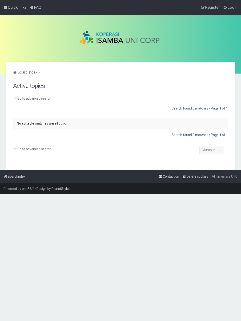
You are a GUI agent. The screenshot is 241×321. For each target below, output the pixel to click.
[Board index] (120, 38)
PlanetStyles (61, 189)
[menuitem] (35, 7)
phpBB (27, 189)
